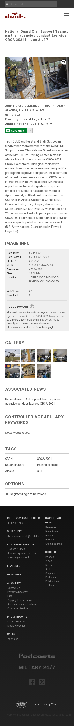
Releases (50, 527)
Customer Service (17, 608)
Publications (52, 581)
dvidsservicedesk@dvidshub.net (26, 536)
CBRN (9, 458)
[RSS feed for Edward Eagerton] (49, 119)
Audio (48, 569)
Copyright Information (19, 600)
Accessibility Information (21, 604)
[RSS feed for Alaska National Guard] (47, 123)
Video (48, 561)
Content (51, 552)
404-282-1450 (15, 523)
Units (11, 634)
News (48, 565)
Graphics (50, 573)
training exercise (47, 464)
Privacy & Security (17, 592)
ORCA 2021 (44, 458)
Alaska (9, 471)
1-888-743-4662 (16, 549)
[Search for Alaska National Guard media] (42, 123)
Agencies (12, 639)
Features (14, 566)
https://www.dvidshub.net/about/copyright (30, 327)
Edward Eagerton (33, 119)
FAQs (10, 596)
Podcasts (50, 577)
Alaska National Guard (22, 123)
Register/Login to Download (28, 494)
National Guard (14, 464)
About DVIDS (16, 583)
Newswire (14, 574)
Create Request (16, 621)
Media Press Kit (16, 625)
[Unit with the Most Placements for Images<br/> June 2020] (51, 123)
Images (49, 557)
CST (40, 471)
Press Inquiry (17, 616)
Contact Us (13, 588)
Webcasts (51, 585)
